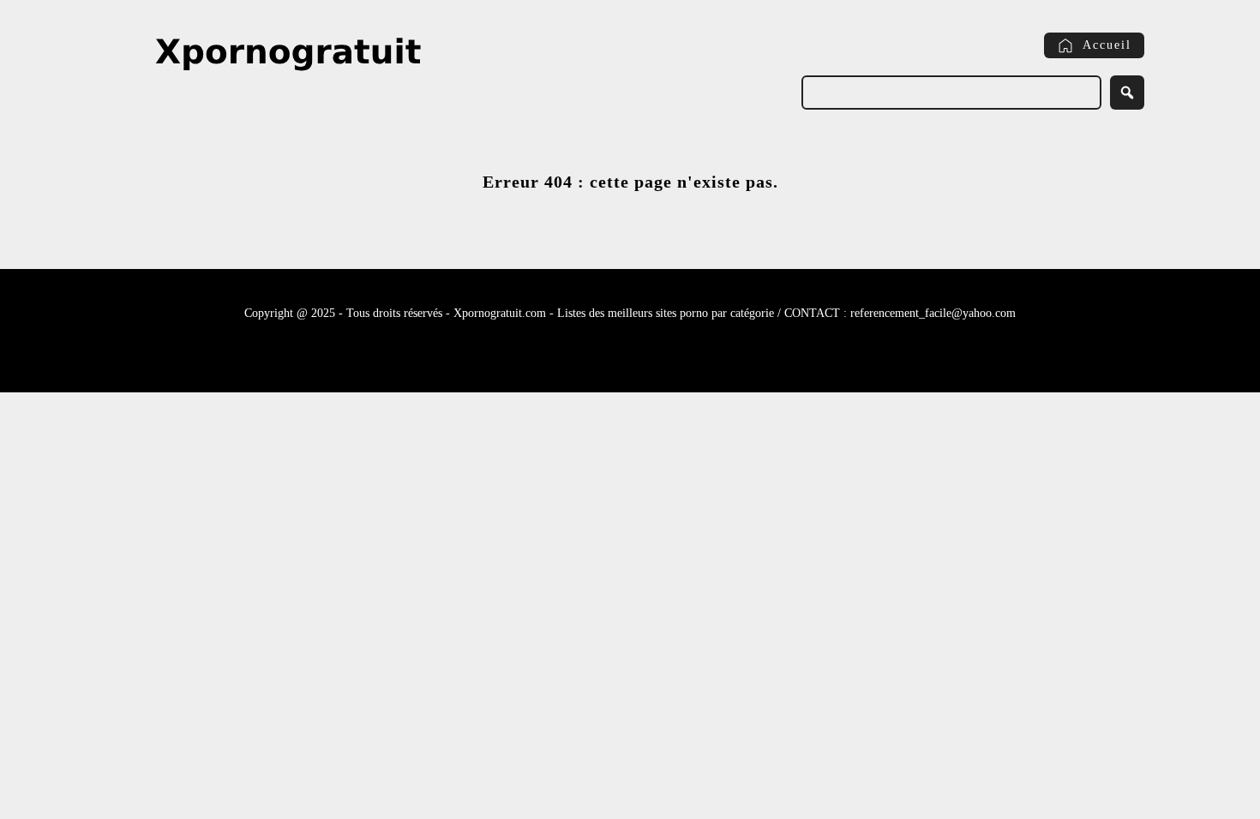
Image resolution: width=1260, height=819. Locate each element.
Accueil (1107, 45)
